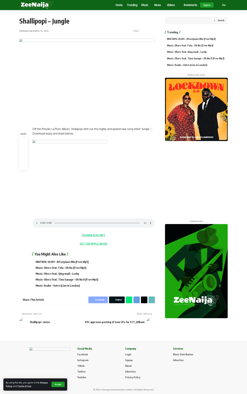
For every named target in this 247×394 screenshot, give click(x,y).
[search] (218, 5)
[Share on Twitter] (147, 31)
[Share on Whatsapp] (129, 300)
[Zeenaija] (37, 5)
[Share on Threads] (144, 300)
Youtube (81, 377)
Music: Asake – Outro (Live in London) (58, 285)
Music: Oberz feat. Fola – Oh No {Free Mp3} (61, 267)
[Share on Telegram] (136, 300)
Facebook (82, 354)
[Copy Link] (152, 31)
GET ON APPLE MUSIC (94, 243)
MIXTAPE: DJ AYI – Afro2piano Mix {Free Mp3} (62, 262)
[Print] (23, 165)
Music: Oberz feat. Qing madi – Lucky (57, 273)
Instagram (83, 360)
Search (221, 20)
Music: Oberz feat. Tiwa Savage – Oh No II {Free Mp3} (67, 279)
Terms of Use (24, 386)
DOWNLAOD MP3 (93, 235)
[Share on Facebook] (142, 31)
